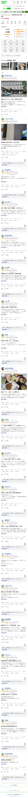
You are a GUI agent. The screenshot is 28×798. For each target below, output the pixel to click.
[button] (5, 66)
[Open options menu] (26, 75)
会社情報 (9, 794)
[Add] (25, 15)
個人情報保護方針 (17, 794)
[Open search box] (2, 55)
